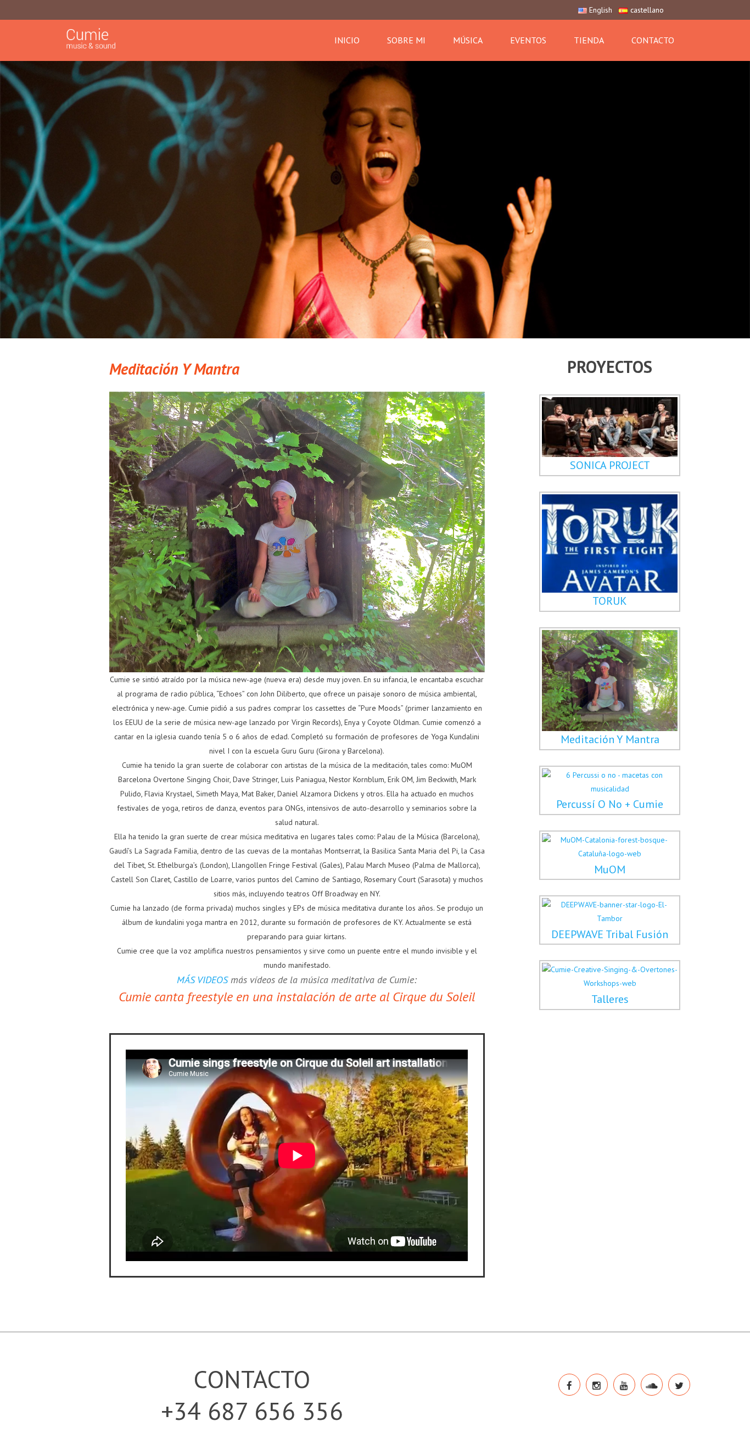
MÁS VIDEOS (202, 979)
